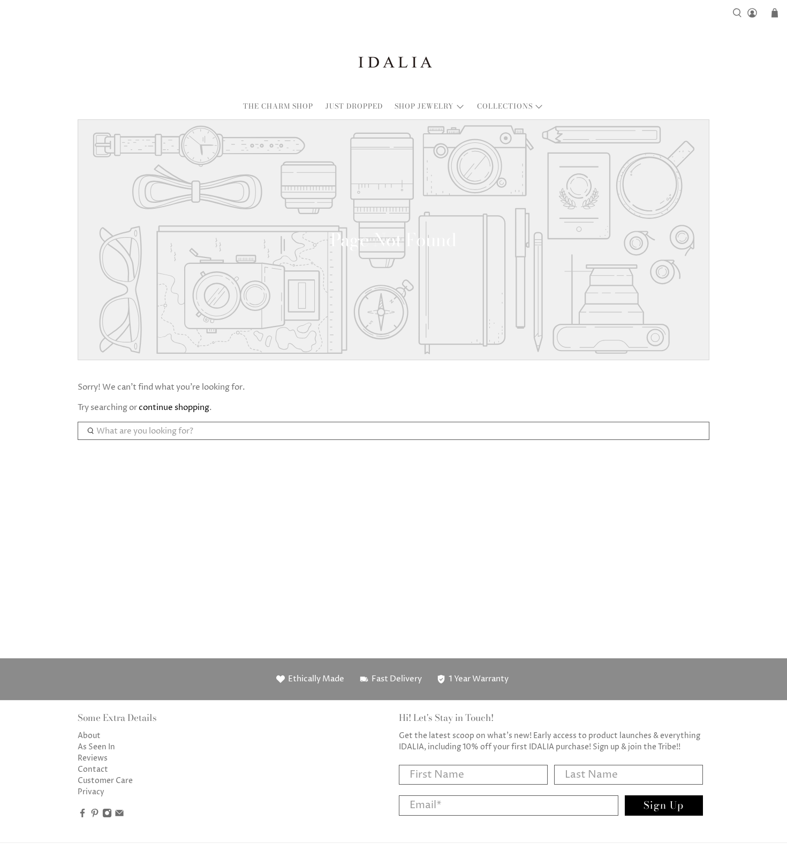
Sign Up (664, 805)
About (89, 736)
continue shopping (174, 407)
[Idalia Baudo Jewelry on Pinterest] (95, 815)
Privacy (91, 792)
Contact (93, 769)
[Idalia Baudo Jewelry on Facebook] (82, 815)
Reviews (93, 758)
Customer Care (105, 781)
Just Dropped (354, 106)
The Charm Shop (278, 106)
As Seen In (96, 747)
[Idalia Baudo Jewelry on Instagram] (107, 815)
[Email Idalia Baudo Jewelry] (119, 815)
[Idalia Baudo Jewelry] (393, 62)
